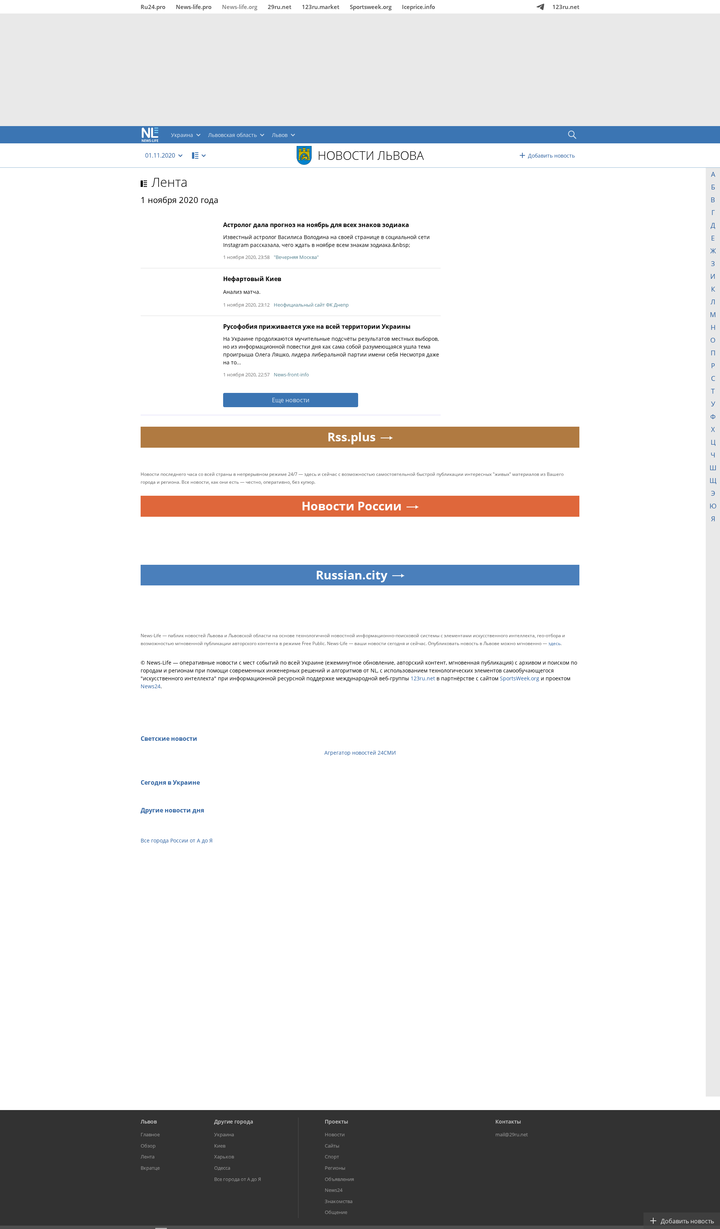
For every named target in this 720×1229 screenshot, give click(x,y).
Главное (150, 1134)
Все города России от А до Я (177, 840)
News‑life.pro (194, 7)
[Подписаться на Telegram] (540, 7)
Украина (224, 1134)
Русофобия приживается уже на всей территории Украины (317, 326)
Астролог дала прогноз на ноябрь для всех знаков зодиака (316, 225)
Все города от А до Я (237, 1179)
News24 (150, 686)
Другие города (233, 1121)
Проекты (336, 1121)
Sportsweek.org (371, 7)
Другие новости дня (172, 810)
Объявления (339, 1179)
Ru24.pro (153, 7)
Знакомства (338, 1201)
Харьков (224, 1156)
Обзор (148, 1145)
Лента (170, 182)
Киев (219, 1145)
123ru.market (320, 7)
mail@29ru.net (511, 1134)
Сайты (332, 1145)
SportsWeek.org (519, 678)
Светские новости (169, 738)
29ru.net (279, 7)
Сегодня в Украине (170, 782)
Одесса (222, 1167)
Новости (335, 1134)
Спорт (332, 1156)
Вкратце (150, 1167)
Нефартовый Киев (252, 279)
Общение (336, 1212)
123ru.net (565, 7)
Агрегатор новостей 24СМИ (360, 752)
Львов (149, 1121)
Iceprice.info (418, 7)
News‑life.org (239, 7)
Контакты (508, 1121)
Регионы (335, 1167)
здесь (554, 643)
